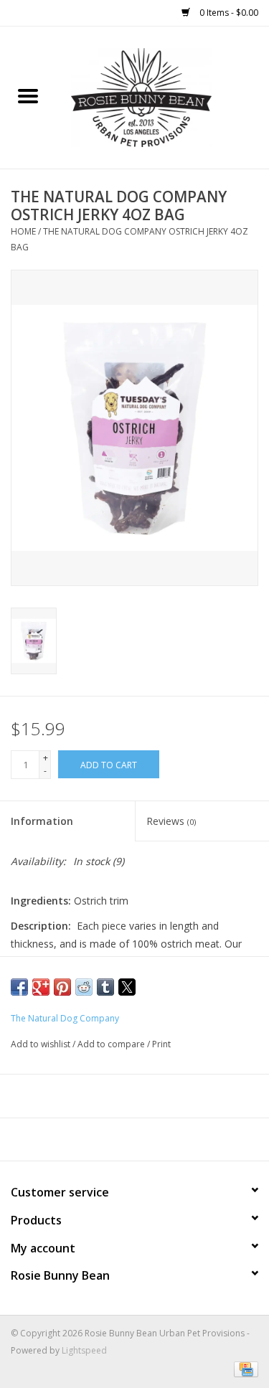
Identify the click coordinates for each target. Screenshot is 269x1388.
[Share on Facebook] (19, 987)
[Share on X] (127, 987)
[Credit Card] (243, 1368)
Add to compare (112, 1044)
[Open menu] (28, 95)
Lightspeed (84, 1350)
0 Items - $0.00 (227, 12)
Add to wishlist (41, 1044)
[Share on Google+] (40, 987)
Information (42, 821)
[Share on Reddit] (84, 987)
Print (161, 1044)
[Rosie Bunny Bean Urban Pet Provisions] (163, 96)
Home (23, 231)
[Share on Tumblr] (105, 987)
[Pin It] (62, 987)
